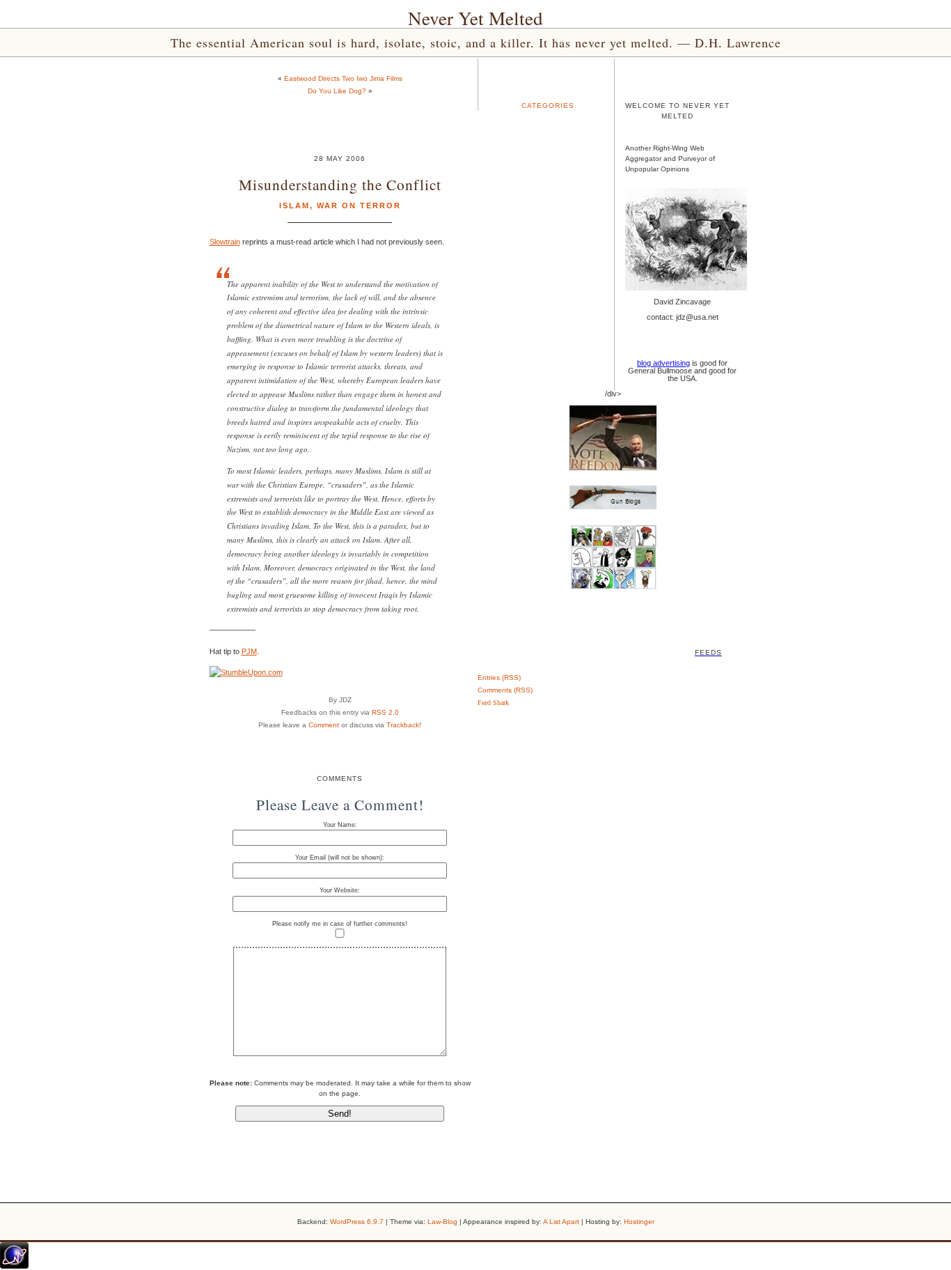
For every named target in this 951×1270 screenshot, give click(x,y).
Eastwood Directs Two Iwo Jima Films (343, 78)
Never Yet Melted (475, 18)
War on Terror (359, 205)
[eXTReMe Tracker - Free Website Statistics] (14, 1266)
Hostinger (639, 1221)
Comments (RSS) (505, 690)
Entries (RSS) (499, 677)
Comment (323, 725)
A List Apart (561, 1221)
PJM (249, 651)
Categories (547, 105)
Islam (294, 205)
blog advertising (663, 363)
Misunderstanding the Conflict (340, 184)
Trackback (402, 725)
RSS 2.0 (385, 712)
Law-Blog (442, 1221)
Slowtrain (225, 242)
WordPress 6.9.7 (357, 1221)
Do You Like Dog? (337, 91)
